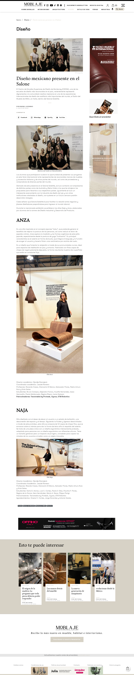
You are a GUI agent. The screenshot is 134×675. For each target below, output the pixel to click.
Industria (105, 9)
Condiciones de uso (37, 665)
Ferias (95, 9)
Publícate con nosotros (95, 665)
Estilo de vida (83, 9)
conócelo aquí (84, 655)
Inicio (18, 20)
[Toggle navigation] (123, 5)
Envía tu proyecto (115, 665)
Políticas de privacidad (58, 665)
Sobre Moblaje (28, 9)
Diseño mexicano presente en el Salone (47, 20)
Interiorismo (43, 9)
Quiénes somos (18, 665)
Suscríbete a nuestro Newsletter (67, 639)
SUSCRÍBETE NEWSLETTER (77, 5)
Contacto (77, 665)
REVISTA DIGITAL (96, 5)
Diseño (71, 9)
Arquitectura (59, 9)
